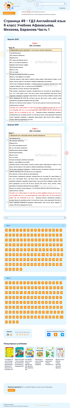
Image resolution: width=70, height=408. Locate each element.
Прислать (11, 390)
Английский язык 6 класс (38, 12)
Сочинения (62, 8)
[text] (28, 334)
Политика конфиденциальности (42, 405)
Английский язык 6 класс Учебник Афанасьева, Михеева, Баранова (39, 14)
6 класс (29, 12)
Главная (24, 12)
